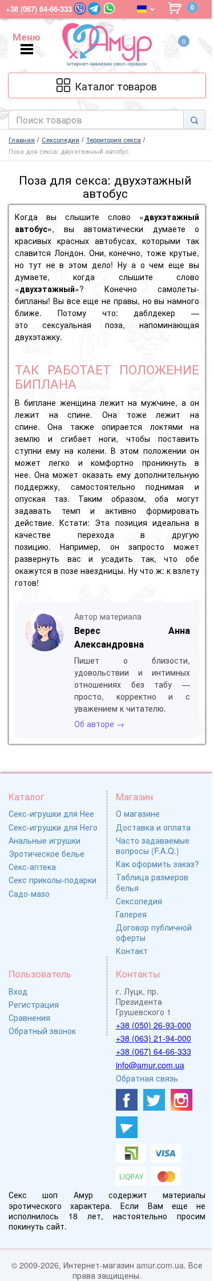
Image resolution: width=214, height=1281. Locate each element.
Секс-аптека (32, 866)
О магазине (138, 813)
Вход (18, 991)
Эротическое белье (46, 853)
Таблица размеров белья (152, 882)
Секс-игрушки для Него (53, 827)
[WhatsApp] (109, 8)
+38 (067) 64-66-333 (153, 1051)
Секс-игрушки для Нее (51, 813)
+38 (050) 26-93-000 (153, 1025)
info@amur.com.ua (150, 1065)
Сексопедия (139, 901)
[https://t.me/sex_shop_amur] (127, 1127)
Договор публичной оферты (154, 932)
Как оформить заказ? (157, 863)
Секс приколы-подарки (52, 879)
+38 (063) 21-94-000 (153, 1038)
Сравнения (29, 1017)
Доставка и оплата (153, 827)
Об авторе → (99, 723)
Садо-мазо (29, 893)
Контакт (132, 950)
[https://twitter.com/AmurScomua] (154, 1100)
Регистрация (34, 1004)
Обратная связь (147, 1078)
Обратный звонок (42, 1030)
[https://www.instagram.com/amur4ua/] (181, 1100)
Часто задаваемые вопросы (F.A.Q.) (152, 845)
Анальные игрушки (44, 840)
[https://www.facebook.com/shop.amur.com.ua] (127, 1100)
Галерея (131, 914)
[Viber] (80, 8)
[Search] (194, 119)
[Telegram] (94, 8)
